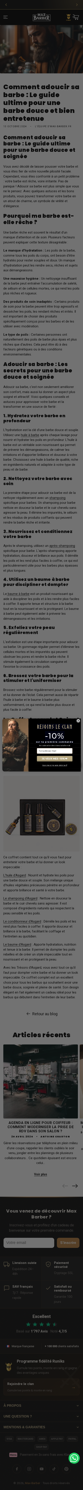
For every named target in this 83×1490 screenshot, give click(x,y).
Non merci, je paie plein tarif (54, 765)
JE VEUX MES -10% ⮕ (55, 758)
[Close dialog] (78, 720)
